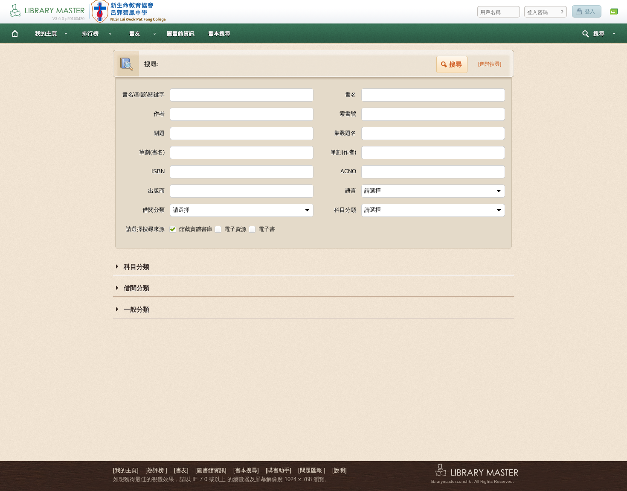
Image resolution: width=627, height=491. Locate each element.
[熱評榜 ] (156, 470)
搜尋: (151, 63)
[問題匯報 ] (311, 470)
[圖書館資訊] (210, 470)
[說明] (339, 470)
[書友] (181, 470)
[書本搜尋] (246, 470)
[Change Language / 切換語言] (614, 12)
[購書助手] (278, 470)
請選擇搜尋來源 (145, 229)
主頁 (15, 33)
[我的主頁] (126, 470)
